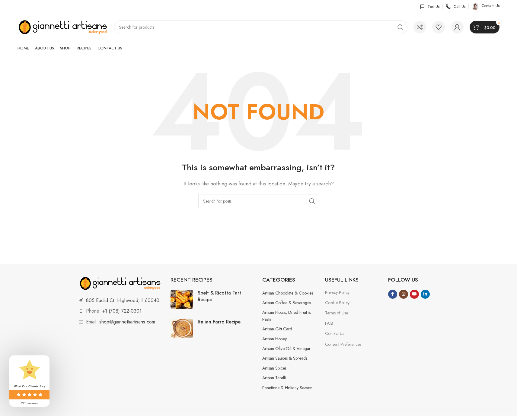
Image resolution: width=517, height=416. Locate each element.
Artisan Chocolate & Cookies (287, 293)
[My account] (457, 27)
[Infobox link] (429, 6)
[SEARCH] (400, 27)
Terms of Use (336, 313)
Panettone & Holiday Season (287, 388)
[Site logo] (63, 26)
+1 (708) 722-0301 (122, 310)
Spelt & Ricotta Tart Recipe (219, 296)
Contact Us (334, 333)
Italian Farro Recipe (219, 321)
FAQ (329, 323)
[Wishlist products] (438, 27)
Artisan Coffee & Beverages (286, 303)
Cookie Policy (337, 303)
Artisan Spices (274, 368)
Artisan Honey (274, 339)
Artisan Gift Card (277, 329)
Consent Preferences (343, 344)
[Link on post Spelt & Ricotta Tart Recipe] (182, 299)
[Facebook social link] (392, 294)
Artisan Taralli (274, 378)
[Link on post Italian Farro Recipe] (182, 329)
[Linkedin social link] (425, 294)
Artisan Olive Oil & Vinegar (286, 348)
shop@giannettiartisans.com (127, 321)
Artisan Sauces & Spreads (284, 358)
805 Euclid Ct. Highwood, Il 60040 (122, 300)
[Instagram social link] (403, 294)
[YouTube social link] (414, 294)
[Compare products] (419, 27)
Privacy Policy (337, 292)
